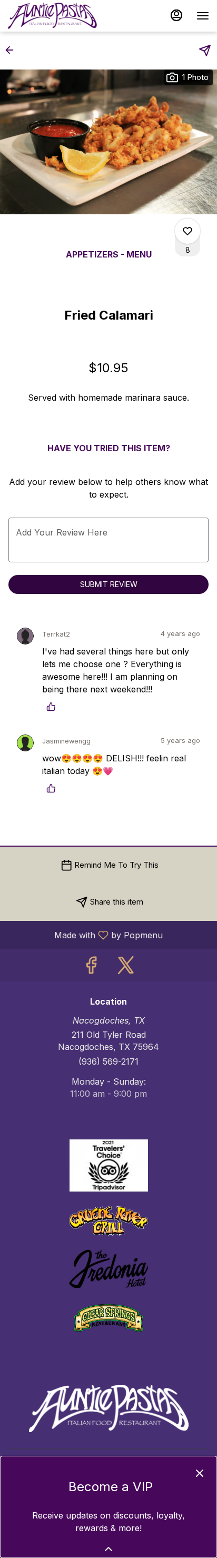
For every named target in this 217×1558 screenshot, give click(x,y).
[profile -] (176, 15)
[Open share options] (205, 50)
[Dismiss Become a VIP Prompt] (199, 1473)
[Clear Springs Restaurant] (108, 1317)
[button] (12, 50)
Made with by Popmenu (85, 934)
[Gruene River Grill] (108, 1219)
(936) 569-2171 (108, 1061)
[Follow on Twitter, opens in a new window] (125, 968)
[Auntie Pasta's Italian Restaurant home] (55, 16)
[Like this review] (53, 706)
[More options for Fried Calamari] (187, 231)
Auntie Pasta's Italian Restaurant (108, 1408)
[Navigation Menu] (202, 16)
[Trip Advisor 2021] (108, 1164)
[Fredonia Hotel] (108, 1268)
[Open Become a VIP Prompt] (108, 1549)
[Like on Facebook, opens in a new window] (91, 968)
